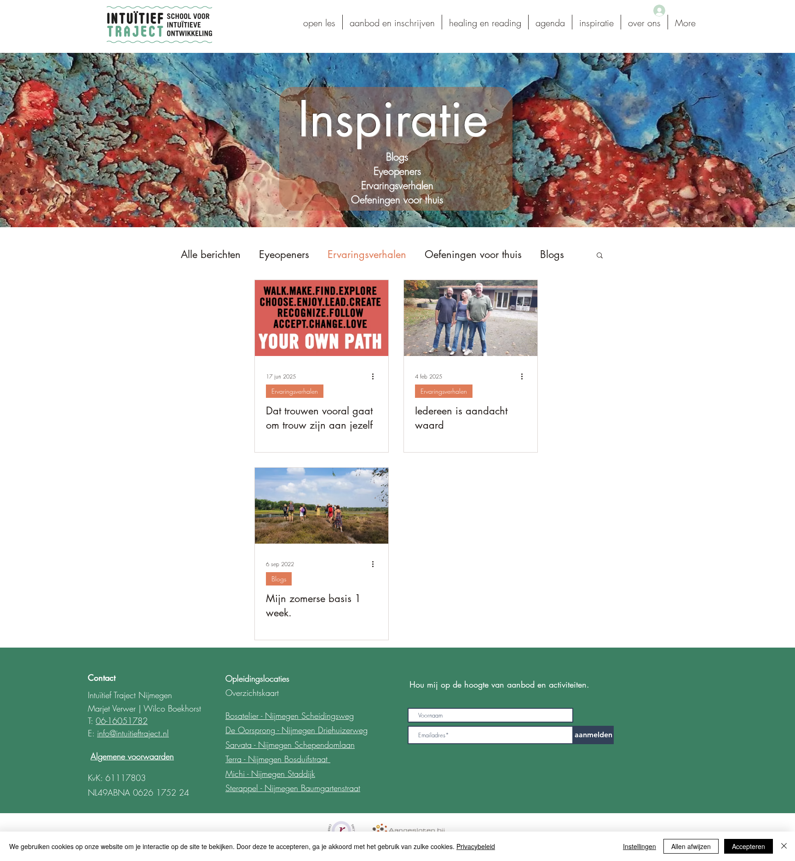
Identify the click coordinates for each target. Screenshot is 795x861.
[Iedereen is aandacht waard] (470, 318)
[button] (599, 256)
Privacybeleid (475, 846)
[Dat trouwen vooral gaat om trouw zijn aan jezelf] (321, 318)
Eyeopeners (284, 254)
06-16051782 (122, 720)
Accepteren (748, 846)
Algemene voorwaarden (132, 756)
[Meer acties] (375, 376)
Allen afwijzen (691, 846)
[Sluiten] (783, 846)
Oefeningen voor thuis (473, 254)
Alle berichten (211, 254)
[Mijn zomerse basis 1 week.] (321, 506)
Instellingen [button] (639, 846)
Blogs (552, 254)
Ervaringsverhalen (367, 254)
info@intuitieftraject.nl (133, 733)
